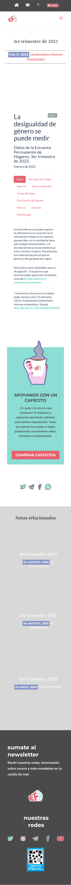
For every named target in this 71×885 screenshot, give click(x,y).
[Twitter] (23, 488)
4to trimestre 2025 (38, 554)
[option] (38, 623)
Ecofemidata (40, 54)
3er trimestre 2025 (38, 679)
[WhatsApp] (48, 488)
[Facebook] (40, 488)
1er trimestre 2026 (38, 615)
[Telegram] (31, 488)
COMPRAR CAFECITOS (36, 455)
